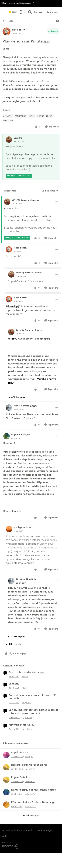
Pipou (15, 29)
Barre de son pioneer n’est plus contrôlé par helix (32, 697)
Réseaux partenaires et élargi (29, 764)
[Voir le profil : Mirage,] (6, 755)
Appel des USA (19, 752)
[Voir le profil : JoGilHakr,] (6, 767)
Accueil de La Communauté (17, 830)
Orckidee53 (22, 579)
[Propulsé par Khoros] (31, 845)
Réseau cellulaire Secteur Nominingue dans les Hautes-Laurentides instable (34, 802)
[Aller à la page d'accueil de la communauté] (13, 12)
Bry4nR (14, 434)
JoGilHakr (30, 769)
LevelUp (18, 137)
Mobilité (9, 21)
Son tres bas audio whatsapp (26, 672)
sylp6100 (27, 717)
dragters (26, 702)
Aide (4, 835)
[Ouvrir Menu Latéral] (4, 12)
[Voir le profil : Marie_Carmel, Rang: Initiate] (9, 407)
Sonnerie (14, 683)
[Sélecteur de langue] (22, 12)
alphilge (18, 527)
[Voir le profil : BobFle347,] (6, 792)
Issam (25, 676)
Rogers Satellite (20, 777)
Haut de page (44, 830)
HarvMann (26, 728)
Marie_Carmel (21, 405)
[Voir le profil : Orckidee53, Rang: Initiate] (11, 581)
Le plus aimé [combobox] (49, 190)
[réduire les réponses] (31, 197)
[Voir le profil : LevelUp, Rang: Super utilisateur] (7, 202)
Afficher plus (18, 397)
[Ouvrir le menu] (57, 21)
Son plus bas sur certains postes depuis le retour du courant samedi (33, 711)
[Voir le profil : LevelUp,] (9, 139)
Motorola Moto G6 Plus (22, 724)
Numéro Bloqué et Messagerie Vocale (33, 789)
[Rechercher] (30, 12)
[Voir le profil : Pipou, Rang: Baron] (6, 31)
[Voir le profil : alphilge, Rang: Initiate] (9, 529)
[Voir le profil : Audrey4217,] (6, 804)
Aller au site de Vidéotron (16, 3)
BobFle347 (30, 793)
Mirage (29, 756)
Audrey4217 (30, 806)
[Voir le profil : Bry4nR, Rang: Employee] (6, 436)
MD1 (24, 687)
